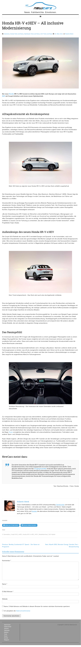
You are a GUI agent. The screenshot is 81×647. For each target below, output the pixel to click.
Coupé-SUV (14, 534)
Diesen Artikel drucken (29, 525)
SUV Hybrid (51, 534)
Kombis (34, 511)
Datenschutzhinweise (23, 611)
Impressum (7, 624)
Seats (11, 432)
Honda (11, 94)
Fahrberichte (60, 504)
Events (6, 638)
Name (4, 584)
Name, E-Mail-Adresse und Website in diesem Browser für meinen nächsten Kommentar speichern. (37, 606)
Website (4, 599)
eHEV (20, 534)
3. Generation (6, 534)
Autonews (7, 34)
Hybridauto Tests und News (32, 34)
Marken (6, 632)
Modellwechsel (43, 534)
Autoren (6, 628)
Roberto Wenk (69, 34)
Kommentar (6, 560)
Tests (5, 634)
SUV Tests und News (46, 34)
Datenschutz (7, 626)
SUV (3, 96)
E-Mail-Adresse (7, 591)
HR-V (36, 534)
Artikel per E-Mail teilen (11, 525)
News (5, 636)
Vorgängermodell (40, 469)
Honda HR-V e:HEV (28, 534)
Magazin (6, 640)
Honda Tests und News (16, 34)
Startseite (6, 630)
